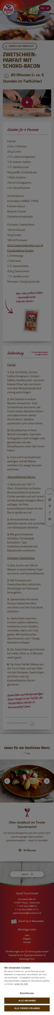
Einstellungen (27, 993)
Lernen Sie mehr (21, 984)
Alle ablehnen (27, 1001)
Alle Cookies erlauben (27, 1008)
